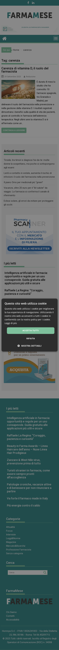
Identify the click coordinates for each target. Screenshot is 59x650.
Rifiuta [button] (30, 338)
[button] (29, 346)
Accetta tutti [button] (30, 330)
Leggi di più (11, 323)
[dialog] (29, 325)
